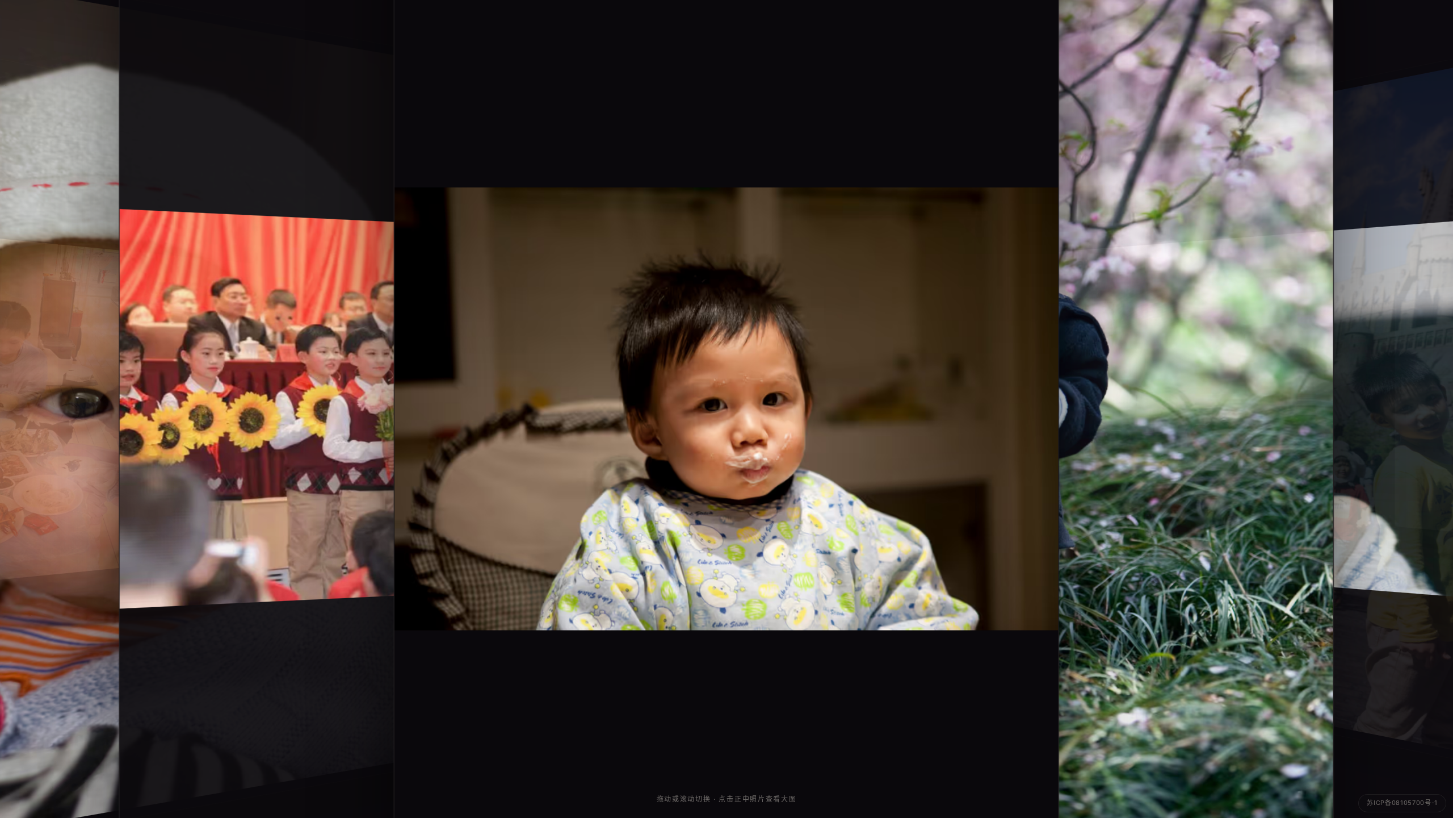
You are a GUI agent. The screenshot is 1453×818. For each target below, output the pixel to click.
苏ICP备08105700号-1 (1402, 803)
